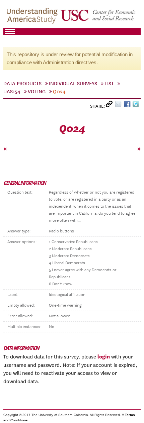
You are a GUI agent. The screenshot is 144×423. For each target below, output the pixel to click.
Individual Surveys (73, 84)
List (109, 84)
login (103, 356)
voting (37, 92)
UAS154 (11, 92)
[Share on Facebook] (128, 105)
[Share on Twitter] (136, 105)
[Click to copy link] (110, 105)
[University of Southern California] (98, 17)
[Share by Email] (119, 105)
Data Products (22, 84)
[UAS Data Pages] (33, 17)
